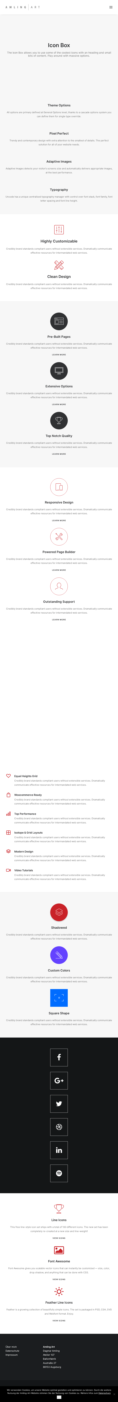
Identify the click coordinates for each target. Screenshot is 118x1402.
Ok (59, 1397)
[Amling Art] (23, 7)
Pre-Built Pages (59, 337)
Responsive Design (59, 502)
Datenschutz (12, 1350)
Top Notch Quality (59, 436)
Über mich (11, 1346)
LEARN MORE (59, 355)
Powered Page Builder (59, 552)
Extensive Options (59, 386)
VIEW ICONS (59, 1238)
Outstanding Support (59, 602)
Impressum (12, 1354)
